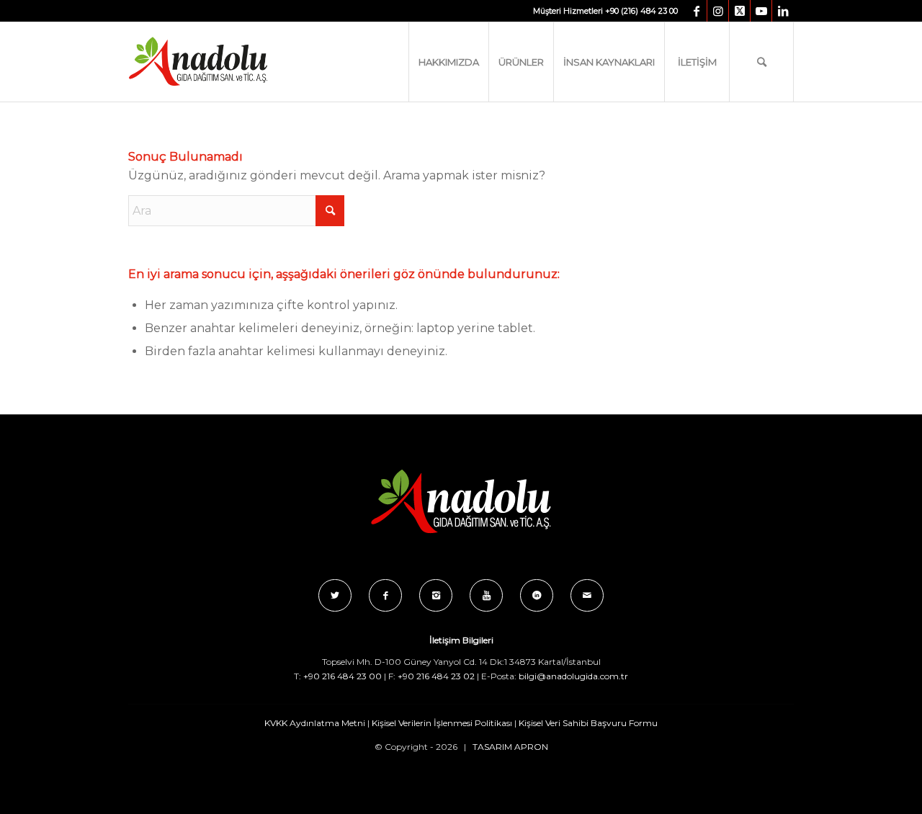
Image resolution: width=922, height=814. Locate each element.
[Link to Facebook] (696, 11)
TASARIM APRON (510, 746)
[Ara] (761, 62)
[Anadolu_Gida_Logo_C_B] (227, 62)
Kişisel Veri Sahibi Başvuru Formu (588, 722)
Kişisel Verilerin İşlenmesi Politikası (442, 722)
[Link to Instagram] (717, 11)
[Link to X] (739, 11)
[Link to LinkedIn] (783, 11)
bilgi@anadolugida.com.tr (573, 676)
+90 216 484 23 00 (342, 676)
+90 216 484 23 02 (436, 676)
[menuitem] (448, 62)
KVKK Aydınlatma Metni (314, 722)
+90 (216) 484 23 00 (641, 11)
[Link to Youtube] (761, 11)
